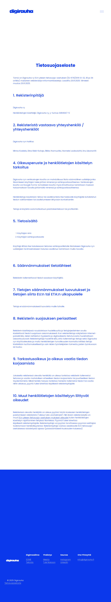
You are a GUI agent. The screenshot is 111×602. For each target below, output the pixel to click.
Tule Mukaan (49, 562)
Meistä (46, 559)
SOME (28, 559)
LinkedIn (64, 562)
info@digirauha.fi (86, 559)
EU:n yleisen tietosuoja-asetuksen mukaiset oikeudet (44, 417)
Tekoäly (29, 562)
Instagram (65, 559)
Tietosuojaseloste (12, 583)
